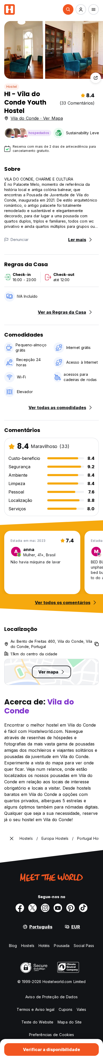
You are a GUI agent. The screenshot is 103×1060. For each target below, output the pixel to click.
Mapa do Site (70, 1022)
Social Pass (84, 945)
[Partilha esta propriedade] (95, 78)
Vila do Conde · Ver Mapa (37, 118)
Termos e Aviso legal (35, 1009)
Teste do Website (37, 1022)
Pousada (61, 945)
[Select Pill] (68, 9)
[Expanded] (11, 838)
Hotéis (44, 945)
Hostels (27, 945)
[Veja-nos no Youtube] (58, 908)
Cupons (65, 1009)
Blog (13, 945)
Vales (81, 1009)
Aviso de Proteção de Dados (51, 997)
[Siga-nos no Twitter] (32, 908)
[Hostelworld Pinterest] (70, 908)
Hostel (11, 87)
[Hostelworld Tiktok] (83, 908)
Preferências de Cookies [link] (51, 1034)
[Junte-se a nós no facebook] (20, 908)
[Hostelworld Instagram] (45, 908)
